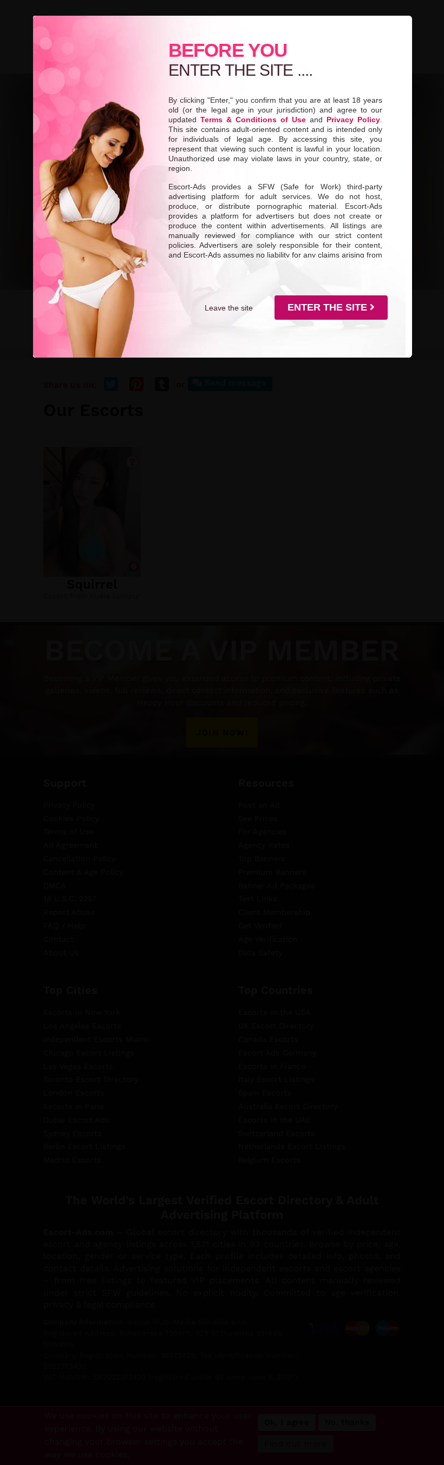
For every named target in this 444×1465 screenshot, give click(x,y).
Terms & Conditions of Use (253, 119)
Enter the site (329, 307)
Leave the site (229, 307)
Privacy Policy (353, 119)
